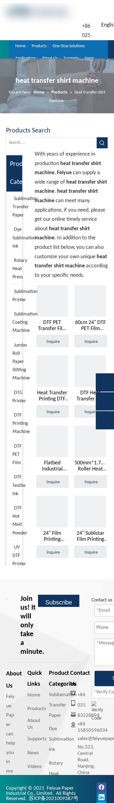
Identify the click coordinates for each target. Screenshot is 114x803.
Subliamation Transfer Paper (63, 705)
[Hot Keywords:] (102, 142)
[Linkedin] (101, 797)
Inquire (53, 341)
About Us (33, 724)
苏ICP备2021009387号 (53, 798)
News (33, 752)
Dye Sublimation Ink (61, 739)
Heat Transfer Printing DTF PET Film (52, 396)
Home (33, 695)
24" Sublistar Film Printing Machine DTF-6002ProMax (90, 536)
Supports (37, 738)
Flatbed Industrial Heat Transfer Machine (52, 466)
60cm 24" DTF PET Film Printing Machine (90, 326)
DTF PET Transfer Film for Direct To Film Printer (52, 326)
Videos (34, 766)
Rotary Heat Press (56, 774)
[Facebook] (101, 787)
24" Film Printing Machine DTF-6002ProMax (52, 536)
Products (36, 708)
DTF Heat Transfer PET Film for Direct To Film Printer (90, 396)
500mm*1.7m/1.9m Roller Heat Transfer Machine (90, 466)
